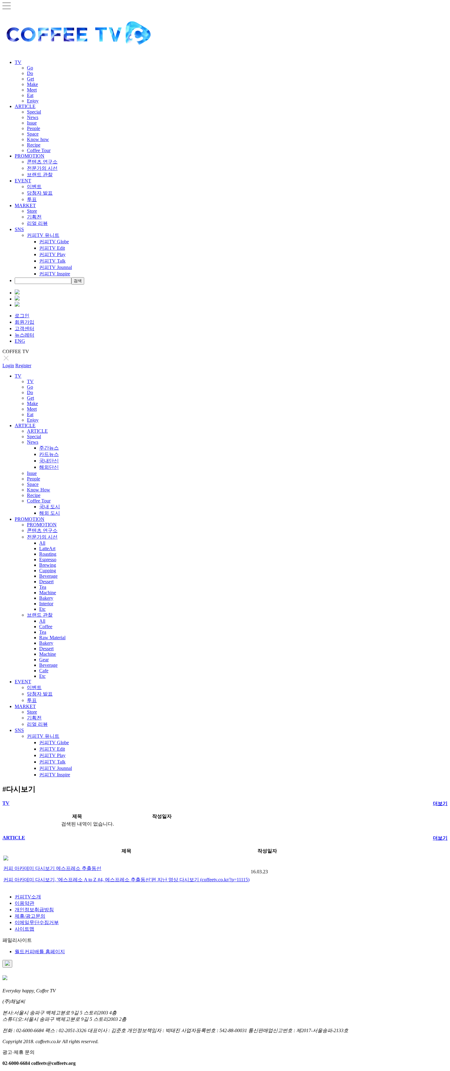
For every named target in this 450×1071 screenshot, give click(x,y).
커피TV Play (52, 254)
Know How (38, 489)
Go (30, 67)
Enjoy (33, 100)
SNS (19, 229)
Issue (32, 122)
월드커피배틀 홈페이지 (40, 951)
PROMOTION (29, 156)
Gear (44, 659)
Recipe (33, 144)
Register (23, 365)
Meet (32, 89)
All (42, 543)
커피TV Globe (54, 241)
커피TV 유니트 (43, 235)
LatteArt (47, 548)
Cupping (47, 570)
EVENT (23, 180)
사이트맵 (24, 928)
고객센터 (24, 328)
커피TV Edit (52, 248)
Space (33, 133)
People (33, 128)
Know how (38, 139)
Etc (42, 609)
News (32, 117)
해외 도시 (49, 513)
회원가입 (24, 322)
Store (32, 211)
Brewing (47, 565)
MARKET (25, 205)
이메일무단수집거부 (37, 922)
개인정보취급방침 (34, 909)
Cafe (43, 670)
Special (34, 111)
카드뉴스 (49, 454)
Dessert (46, 581)
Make (32, 84)
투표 (32, 199)
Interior (46, 603)
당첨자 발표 (40, 193)
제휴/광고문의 (30, 916)
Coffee (45, 626)
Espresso (47, 559)
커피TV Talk (52, 260)
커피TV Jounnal (55, 267)
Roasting (47, 554)
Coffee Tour (39, 150)
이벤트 (34, 186)
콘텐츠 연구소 (42, 161)
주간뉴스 (49, 447)
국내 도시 (49, 506)
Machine (47, 592)
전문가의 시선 (42, 168)
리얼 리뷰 (37, 223)
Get (30, 78)
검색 (78, 280)
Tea (42, 587)
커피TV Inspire (54, 273)
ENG (20, 341)
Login (8, 365)
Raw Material (52, 637)
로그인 (22, 315)
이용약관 (24, 903)
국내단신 (49, 460)
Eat (30, 95)
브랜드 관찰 (40, 174)
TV (18, 62)
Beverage (48, 576)
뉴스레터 (24, 335)
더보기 (440, 803)
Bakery (46, 598)
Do (30, 73)
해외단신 (49, 467)
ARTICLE (25, 106)
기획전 (34, 216)
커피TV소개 (28, 896)
